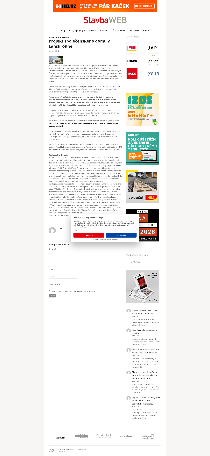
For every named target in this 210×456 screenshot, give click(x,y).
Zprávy (62, 30)
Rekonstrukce (65, 37)
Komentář (52, 249)
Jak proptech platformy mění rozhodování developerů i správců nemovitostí (144, 375)
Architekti (92, 30)
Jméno (51, 270)
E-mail (51, 277)
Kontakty (146, 30)
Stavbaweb (135, 262)
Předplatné (134, 30)
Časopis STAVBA (120, 30)
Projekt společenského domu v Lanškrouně (79, 43)
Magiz (134, 372)
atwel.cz (62, 452)
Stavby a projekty (76, 30)
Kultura (53, 37)
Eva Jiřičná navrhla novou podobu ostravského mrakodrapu (146, 400)
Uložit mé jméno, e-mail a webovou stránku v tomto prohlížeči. (73, 291)
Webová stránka (54, 284)
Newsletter (104, 30)
